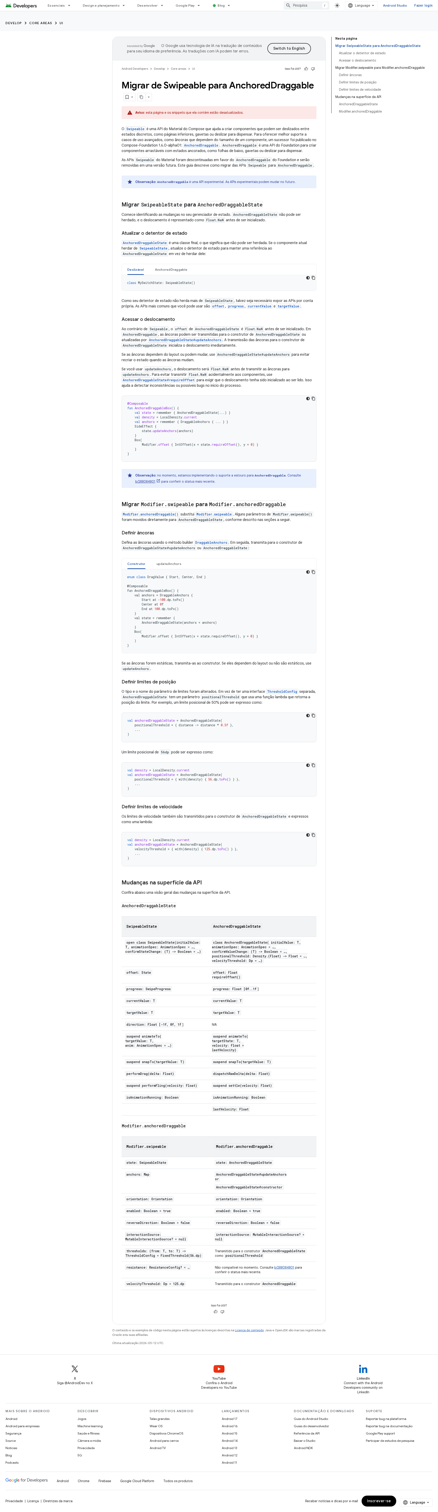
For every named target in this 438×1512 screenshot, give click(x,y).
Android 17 (229, 1419)
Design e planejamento (101, 5)
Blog (221, 5)
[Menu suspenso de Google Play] (201, 5)
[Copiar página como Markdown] (142, 97)
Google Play (185, 5)
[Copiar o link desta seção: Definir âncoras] (158, 533)
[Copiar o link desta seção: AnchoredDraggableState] (180, 906)
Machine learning (90, 1426)
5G (80, 1455)
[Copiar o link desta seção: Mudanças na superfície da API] (206, 883)
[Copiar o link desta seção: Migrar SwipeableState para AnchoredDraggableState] (267, 205)
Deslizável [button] (135, 270)
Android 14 (230, 1441)
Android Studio (395, 5)
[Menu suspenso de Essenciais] (71, 5)
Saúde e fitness (88, 1433)
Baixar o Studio (304, 1441)
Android (11, 1419)
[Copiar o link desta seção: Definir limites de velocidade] (187, 807)
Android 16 (230, 1426)
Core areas (40, 23)
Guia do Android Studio (311, 1419)
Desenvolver (147, 5)
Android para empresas (22, 1426)
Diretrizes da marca (58, 1501)
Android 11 (229, 1462)
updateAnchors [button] (168, 564)
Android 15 (229, 1433)
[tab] (135, 269)
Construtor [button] (136, 564)
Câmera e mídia (89, 1441)
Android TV (158, 1448)
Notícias (11, 1448)
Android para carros (164, 1441)
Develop (13, 23)
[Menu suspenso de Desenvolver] (164, 5)
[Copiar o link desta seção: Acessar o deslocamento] (179, 319)
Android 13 (229, 1448)
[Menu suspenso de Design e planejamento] (126, 5)
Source (10, 1441)
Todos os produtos (178, 1481)
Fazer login (423, 5)
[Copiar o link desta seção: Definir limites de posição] (180, 682)
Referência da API (307, 1433)
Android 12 (229, 1455)
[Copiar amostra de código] (313, 278)
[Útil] (306, 68)
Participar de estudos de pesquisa (390, 1441)
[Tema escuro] (308, 278)
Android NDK (303, 1448)
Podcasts (11, 1462)
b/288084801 (145, 481)
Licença (33, 1501)
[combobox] (306, 5)
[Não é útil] (313, 68)
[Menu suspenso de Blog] (231, 5)
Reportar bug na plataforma (386, 1419)
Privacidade (86, 1448)
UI (61, 23)
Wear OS (156, 1426)
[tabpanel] (219, 283)
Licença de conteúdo (249, 1330)
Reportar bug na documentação (389, 1426)
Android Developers (135, 69)
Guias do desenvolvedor (311, 1426)
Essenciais (56, 5)
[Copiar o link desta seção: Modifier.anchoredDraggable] (190, 1126)
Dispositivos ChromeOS (166, 1433)
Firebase (105, 1481)
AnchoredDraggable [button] (171, 270)
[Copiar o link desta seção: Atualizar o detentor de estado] (191, 233)
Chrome (83, 1481)
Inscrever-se (379, 1501)
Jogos (82, 1419)
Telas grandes (159, 1419)
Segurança (13, 1433)
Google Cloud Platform (137, 1481)
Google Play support (380, 1433)
